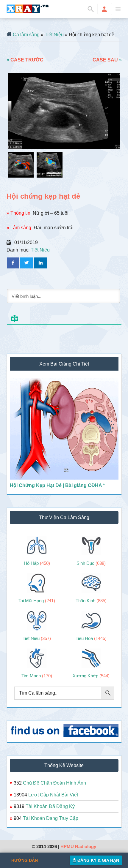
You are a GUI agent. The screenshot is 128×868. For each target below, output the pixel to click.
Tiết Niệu (54, 34)
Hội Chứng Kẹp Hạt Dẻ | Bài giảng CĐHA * (57, 485)
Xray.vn (28, 9)
